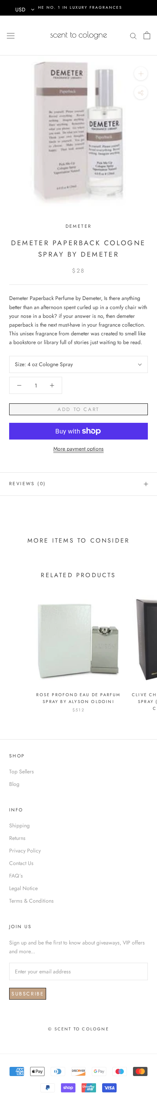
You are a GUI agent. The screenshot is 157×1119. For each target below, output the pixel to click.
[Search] (133, 35)
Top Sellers (21, 771)
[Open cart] (147, 35)
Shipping (19, 825)
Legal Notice (23, 888)
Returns (17, 838)
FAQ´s (16, 875)
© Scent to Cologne (78, 1029)
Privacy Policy (25, 850)
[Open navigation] (10, 35)
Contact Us (21, 863)
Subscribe (27, 993)
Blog (14, 784)
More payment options (78, 448)
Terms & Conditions (31, 901)
